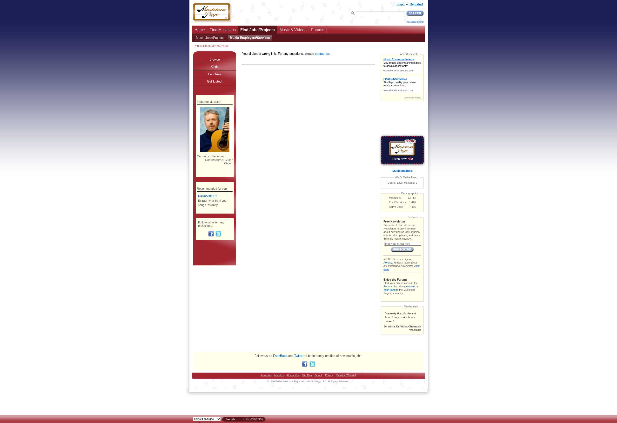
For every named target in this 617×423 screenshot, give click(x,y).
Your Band (389, 289)
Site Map (307, 375)
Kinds (215, 67)
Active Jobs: (396, 206)
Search (318, 375)
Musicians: (395, 197)
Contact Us (293, 375)
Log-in (401, 4)
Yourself (410, 286)
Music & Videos (293, 30)
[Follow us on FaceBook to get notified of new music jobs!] (211, 235)
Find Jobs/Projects (257, 30)
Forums (317, 30)
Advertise (266, 375)
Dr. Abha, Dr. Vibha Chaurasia (402, 326)
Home (199, 30)
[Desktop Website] (346, 375)
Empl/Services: (398, 202)
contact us (322, 53)
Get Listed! (214, 81)
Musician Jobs (402, 171)
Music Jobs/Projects (210, 38)
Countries (214, 74)
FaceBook (280, 356)
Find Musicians (223, 30)
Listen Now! (400, 159)
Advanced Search (415, 22)
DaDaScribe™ (207, 196)
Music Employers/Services (250, 38)
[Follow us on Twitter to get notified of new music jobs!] (218, 235)
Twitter (298, 356)
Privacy (387, 262)
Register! (416, 4)
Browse (214, 59)
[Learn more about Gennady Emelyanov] (214, 151)
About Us (279, 375)
